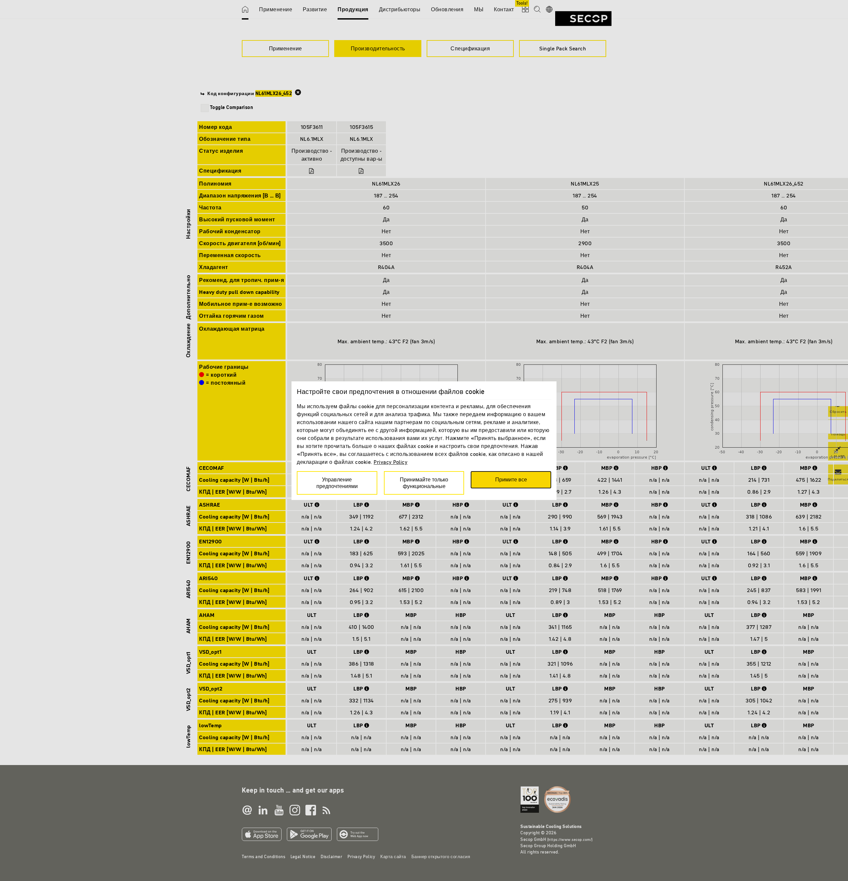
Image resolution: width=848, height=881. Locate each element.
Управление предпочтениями (337, 482)
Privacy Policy (390, 462)
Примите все (511, 479)
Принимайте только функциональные (424, 482)
